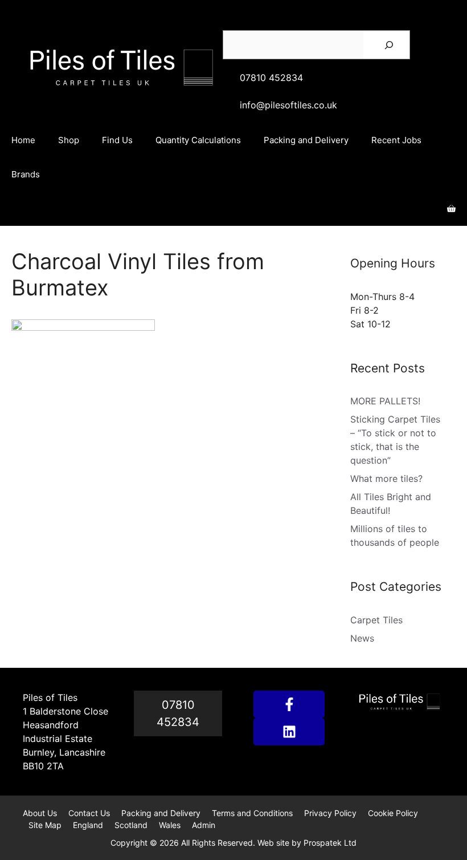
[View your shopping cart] (451, 209)
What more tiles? (386, 478)
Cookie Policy (393, 813)
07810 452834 (271, 77)
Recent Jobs (396, 140)
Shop (68, 140)
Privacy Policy (330, 813)
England (88, 825)
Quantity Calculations (198, 140)
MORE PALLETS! (385, 401)
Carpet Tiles (376, 620)
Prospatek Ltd (330, 842)
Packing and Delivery (306, 140)
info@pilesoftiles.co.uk (288, 105)
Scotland (131, 825)
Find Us (117, 140)
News (362, 638)
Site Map (45, 825)
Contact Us (89, 813)
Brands (25, 174)
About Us (40, 813)
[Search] (389, 45)
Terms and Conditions (252, 813)
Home (23, 140)
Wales (170, 825)
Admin (203, 825)
